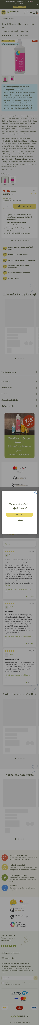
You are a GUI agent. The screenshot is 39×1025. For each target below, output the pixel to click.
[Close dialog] (35, 493)
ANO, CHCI (19, 515)
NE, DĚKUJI (20, 520)
